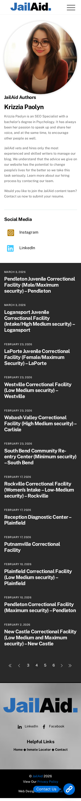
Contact (61, 750)
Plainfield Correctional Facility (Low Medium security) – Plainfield (38, 577)
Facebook (56, 726)
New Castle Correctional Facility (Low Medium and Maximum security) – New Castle (40, 637)
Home (18, 750)
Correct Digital (52, 791)
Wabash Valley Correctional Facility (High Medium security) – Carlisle (40, 423)
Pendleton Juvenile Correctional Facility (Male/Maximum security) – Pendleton (39, 285)
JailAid (38, 776)
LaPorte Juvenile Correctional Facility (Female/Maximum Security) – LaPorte (37, 357)
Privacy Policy (47, 781)
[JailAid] (31, 9)
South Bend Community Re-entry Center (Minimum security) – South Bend (40, 457)
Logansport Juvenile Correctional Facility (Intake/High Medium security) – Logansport (39, 321)
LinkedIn (31, 726)
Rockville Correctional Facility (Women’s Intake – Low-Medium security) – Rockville (39, 490)
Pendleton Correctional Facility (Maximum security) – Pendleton (40, 607)
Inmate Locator (39, 750)
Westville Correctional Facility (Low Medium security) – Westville (38, 390)
